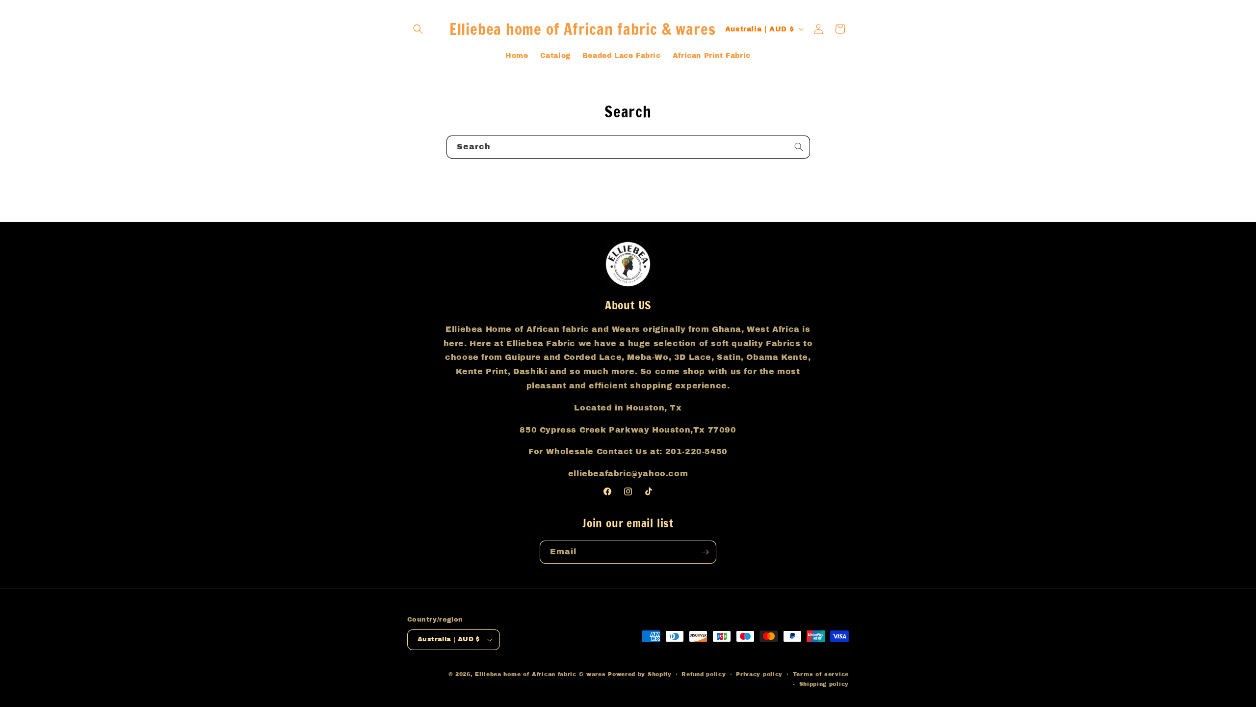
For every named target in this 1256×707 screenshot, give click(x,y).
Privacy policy (759, 674)
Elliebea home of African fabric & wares (541, 674)
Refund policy (703, 674)
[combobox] (628, 147)
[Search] (799, 147)
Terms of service (821, 674)
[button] (418, 29)
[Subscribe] (705, 552)
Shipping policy (824, 684)
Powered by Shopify (640, 674)
